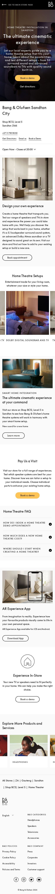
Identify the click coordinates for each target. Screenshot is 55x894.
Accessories (40, 838)
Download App (18, 639)
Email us (23, 138)
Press (40, 851)
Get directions (30, 87)
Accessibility (15, 863)
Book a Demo (35, 138)
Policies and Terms (15, 869)
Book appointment (19, 258)
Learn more (16, 436)
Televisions (40, 832)
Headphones (40, 820)
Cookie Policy (15, 857)
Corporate (40, 857)
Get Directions (9, 138)
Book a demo (30, 79)
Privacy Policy (15, 851)
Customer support (40, 869)
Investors (40, 863)
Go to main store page (21, 5)
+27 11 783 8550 (9, 133)
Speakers (40, 826)
